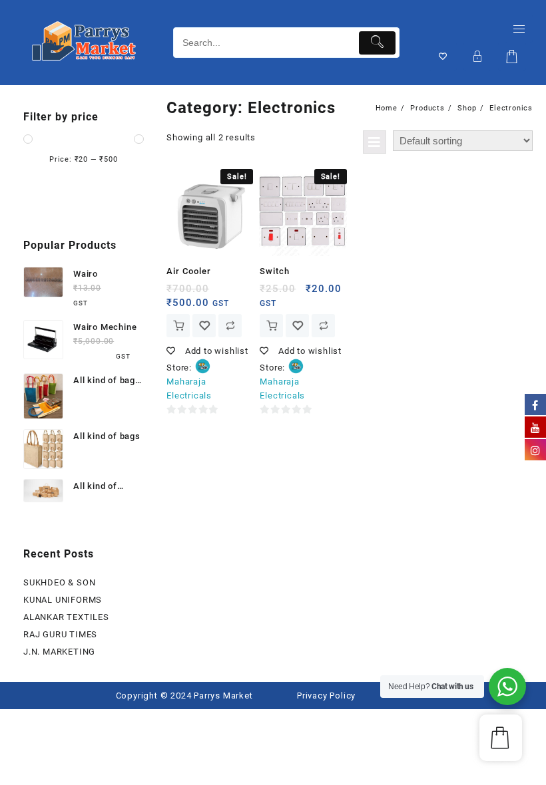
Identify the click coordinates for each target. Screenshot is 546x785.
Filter (83, 191)
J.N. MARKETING (59, 652)
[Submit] (377, 43)
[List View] (374, 142)
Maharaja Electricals (189, 388)
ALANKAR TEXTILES (66, 617)
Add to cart (178, 325)
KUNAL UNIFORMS (62, 600)
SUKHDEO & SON (59, 582)
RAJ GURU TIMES (60, 634)
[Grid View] (344, 142)
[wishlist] (204, 325)
